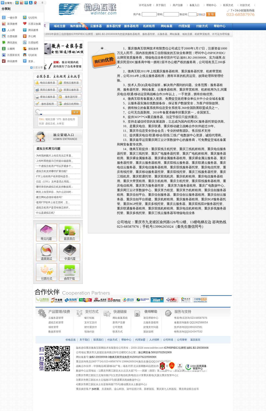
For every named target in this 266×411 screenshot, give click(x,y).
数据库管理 (54, 331)
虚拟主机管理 (55, 322)
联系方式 (228, 5)
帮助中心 (211, 5)
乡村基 (95, 389)
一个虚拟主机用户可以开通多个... (54, 166)
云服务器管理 (55, 317)
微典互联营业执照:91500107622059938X (133, 357)
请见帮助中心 (150, 317)
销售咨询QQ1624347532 (188, 331)
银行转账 (89, 317)
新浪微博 (12, 23)
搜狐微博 (33, 48)
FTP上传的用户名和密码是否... (53, 176)
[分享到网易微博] (35, 2)
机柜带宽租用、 (203, 34)
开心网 (32, 36)
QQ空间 (32, 17)
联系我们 (98, 339)
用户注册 (178, 5)
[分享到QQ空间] (17, 2)
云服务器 (162, 34)
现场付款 (89, 331)
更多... (31, 61)
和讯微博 (12, 61)
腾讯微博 (33, 30)
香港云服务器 (47, 96)
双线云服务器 (71, 82)
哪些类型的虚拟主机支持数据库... (54, 186)
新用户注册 (119, 322)
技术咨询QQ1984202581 (188, 327)
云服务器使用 (150, 322)
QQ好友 (32, 55)
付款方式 (245, 5)
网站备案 (175, 34)
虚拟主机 (50, 123)
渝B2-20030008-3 (99, 357)
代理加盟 (140, 339)
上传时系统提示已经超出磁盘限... (54, 160)
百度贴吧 (33, 42)
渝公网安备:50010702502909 (155, 352)
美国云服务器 (47, 89)
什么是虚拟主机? (45, 212)
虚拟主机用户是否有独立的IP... (53, 207)
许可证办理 (145, 5)
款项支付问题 (150, 327)
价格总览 (71, 339)
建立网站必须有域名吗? (49, 197)
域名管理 (53, 327)
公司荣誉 (182, 339)
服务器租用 (133, 34)
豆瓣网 (11, 48)
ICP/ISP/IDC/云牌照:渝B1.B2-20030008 (186, 347)
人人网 (11, 30)
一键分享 (12, 17)
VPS (59, 119)
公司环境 (168, 339)
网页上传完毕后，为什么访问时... (54, 192)
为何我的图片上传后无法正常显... (54, 155)
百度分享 (38, 67)
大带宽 (60, 123)
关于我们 (161, 5)
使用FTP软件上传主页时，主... (53, 202)
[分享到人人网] (30, 2)
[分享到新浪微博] (21, 2)
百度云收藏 (34, 23)
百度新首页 (13, 55)
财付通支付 (90, 327)
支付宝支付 (90, 322)
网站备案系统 (120, 317)
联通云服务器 (71, 89)
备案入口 (195, 5)
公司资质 (118, 327)
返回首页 (195, 339)
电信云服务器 (47, 82)
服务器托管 (148, 34)
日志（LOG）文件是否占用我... (53, 181)
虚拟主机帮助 (71, 103)
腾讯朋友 (12, 42)
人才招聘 (154, 339)
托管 (41, 123)
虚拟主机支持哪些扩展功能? (51, 171)
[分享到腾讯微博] (26, 2)
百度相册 (12, 36)
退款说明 (148, 331)
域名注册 (187, 34)
